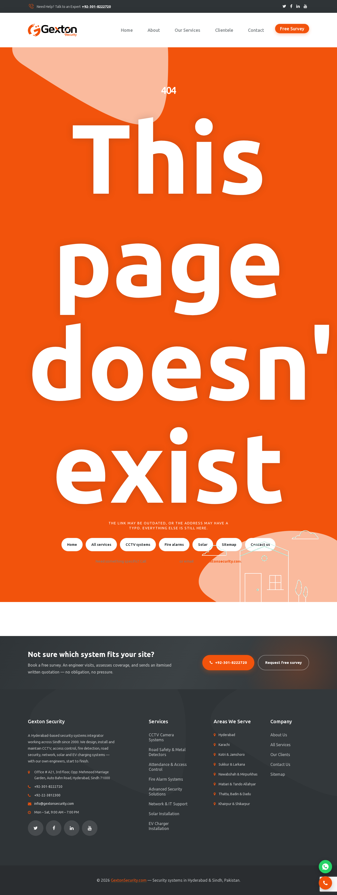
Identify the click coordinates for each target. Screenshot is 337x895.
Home (127, 30)
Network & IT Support (168, 804)
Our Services (187, 30)
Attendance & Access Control (168, 767)
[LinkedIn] (71, 828)
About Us (278, 735)
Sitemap (277, 774)
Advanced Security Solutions (165, 791)
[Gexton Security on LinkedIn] (298, 6)
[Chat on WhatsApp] (325, 866)
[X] (35, 828)
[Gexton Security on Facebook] (291, 6)
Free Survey (292, 28)
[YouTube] (89, 828)
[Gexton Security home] (52, 30)
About (154, 30)
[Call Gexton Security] (325, 883)
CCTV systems (138, 544)
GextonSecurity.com (129, 880)
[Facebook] (53, 828)
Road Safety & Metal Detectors (167, 752)
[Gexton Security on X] (284, 6)
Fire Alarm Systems (166, 779)
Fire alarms (174, 544)
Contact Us (280, 764)
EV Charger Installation (159, 826)
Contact (256, 30)
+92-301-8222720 (96, 6)
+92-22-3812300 (47, 795)
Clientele (224, 30)
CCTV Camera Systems (161, 737)
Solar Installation (164, 813)
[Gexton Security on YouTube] (305, 6)
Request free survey (283, 662)
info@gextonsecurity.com (54, 804)
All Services (280, 744)
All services (101, 544)
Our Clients (280, 754)
